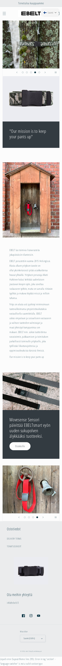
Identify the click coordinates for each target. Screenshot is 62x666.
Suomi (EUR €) (29, 638)
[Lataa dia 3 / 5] (31, 72)
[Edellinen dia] (17, 72)
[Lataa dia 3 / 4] (33, 517)
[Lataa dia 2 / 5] (27, 72)
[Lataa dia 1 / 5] (23, 72)
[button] (4, 13)
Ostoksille (20, 446)
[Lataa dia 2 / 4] (29, 517)
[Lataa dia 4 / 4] (37, 517)
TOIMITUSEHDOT (14, 546)
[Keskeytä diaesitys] (55, 72)
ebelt (27, 651)
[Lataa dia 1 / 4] (25, 517)
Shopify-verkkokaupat (35, 651)
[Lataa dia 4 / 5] (35, 72)
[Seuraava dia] (45, 72)
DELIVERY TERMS (14, 538)
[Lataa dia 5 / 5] (39, 72)
